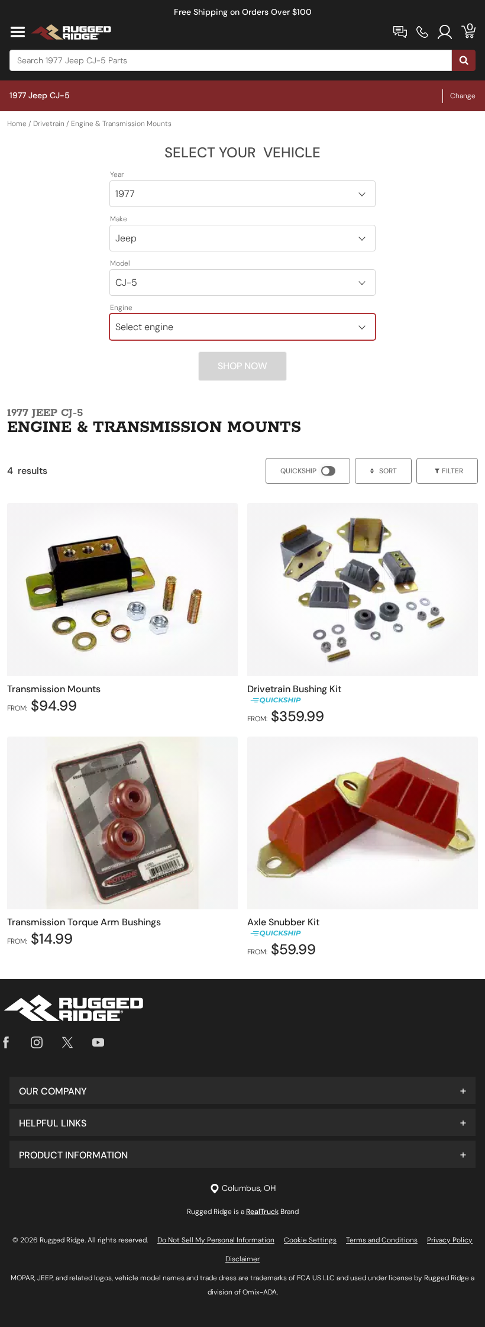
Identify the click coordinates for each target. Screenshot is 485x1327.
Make (118, 219)
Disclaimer (242, 1259)
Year (117, 174)
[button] (242, 1090)
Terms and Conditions (382, 1240)
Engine (121, 307)
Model (120, 263)
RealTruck (262, 1211)
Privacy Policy (450, 1240)
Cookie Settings (310, 1240)
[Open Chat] (400, 32)
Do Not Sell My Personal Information (215, 1240)
